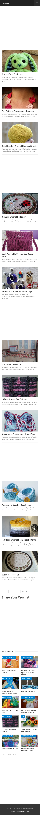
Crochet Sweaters (8, 657)
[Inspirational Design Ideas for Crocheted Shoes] (30, 662)
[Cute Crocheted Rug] (20, 561)
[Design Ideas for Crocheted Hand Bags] (20, 420)
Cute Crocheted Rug (10, 575)
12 (18, 591)
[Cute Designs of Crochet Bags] (10, 702)
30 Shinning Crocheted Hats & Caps (17, 291)
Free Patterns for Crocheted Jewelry (18, 111)
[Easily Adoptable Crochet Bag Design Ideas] (20, 240)
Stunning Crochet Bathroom (14, 217)
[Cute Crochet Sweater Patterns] (10, 662)
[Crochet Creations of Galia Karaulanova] (30, 702)
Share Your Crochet (15, 597)
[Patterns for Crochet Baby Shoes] (20, 491)
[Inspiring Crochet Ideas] (10, 741)
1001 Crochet (6, 3)
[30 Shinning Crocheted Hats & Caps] (20, 278)
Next (24, 591)
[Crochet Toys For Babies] (20, 61)
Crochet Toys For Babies (12, 74)
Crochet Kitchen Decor (11, 364)
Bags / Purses (26, 678)
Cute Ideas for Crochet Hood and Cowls (19, 146)
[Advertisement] (20, 28)
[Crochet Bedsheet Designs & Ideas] (30, 741)
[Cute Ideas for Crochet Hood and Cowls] (20, 132)
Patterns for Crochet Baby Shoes (16, 505)
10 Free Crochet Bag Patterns (14, 399)
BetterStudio (25, 811)
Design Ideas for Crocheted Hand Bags (18, 434)
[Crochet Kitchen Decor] (20, 351)
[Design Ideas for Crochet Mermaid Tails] (10, 683)
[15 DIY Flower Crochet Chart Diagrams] (30, 721)
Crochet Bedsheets (28, 736)
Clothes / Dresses (28, 697)
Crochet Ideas (27, 657)
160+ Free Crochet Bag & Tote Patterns (19, 540)
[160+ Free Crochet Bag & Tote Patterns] (20, 526)
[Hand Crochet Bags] (30, 683)
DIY (23, 716)
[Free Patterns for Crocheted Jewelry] (20, 98)
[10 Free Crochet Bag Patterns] (20, 386)
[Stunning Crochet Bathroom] (20, 203)
